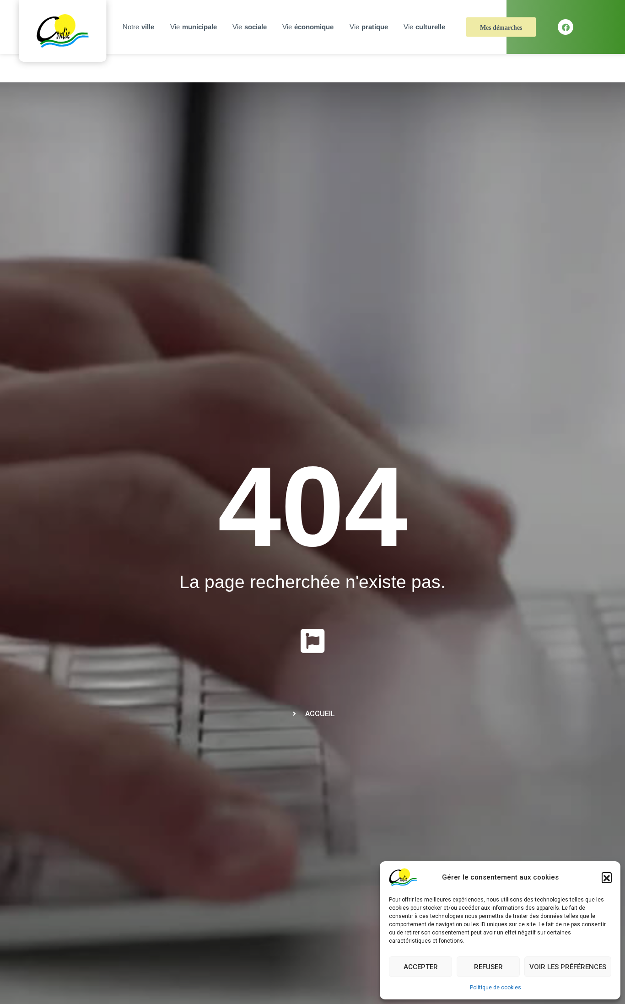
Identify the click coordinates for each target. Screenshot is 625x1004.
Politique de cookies (495, 987)
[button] (606, 877)
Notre (138, 27)
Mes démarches (501, 27)
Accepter (421, 967)
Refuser (488, 967)
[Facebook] (565, 27)
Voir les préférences (567, 967)
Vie (193, 27)
